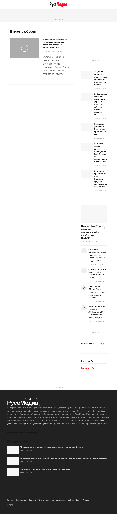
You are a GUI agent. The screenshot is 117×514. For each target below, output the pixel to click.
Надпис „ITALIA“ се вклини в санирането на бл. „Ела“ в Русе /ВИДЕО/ (91, 232)
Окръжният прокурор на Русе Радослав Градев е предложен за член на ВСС (100, 179)
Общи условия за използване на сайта (56, 500)
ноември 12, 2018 (50, 51)
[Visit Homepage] (58, 4)
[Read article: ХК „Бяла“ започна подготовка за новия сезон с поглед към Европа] (87, 75)
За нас (10, 500)
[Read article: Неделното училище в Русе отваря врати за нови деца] (87, 127)
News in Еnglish (82, 500)
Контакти (32, 500)
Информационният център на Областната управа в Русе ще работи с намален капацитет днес (63, 458)
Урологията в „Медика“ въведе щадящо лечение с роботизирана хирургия (97, 292)
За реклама (21, 500)
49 (61, 51)
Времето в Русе (88, 368)
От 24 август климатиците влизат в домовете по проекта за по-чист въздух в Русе (97, 255)
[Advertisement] (58, 13)
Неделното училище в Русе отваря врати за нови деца (100, 129)
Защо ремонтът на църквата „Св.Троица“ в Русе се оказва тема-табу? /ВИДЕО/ (97, 312)
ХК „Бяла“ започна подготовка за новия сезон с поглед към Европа (51, 447)
